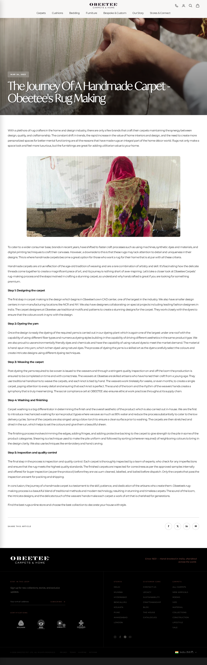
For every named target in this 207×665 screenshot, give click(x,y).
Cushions (57, 13)
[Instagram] (115, 637)
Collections (180, 612)
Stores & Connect (160, 13)
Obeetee (50, 309)
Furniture (91, 13)
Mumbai (118, 592)
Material (178, 607)
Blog (146, 607)
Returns (93, 652)
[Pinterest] (125, 637)
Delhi (117, 587)
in (186, 526)
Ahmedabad (121, 617)
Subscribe (56, 602)
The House (149, 612)
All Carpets (179, 587)
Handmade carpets (20, 266)
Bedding (74, 13)
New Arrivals (180, 592)
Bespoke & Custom (114, 13)
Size (175, 602)
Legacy (147, 592)
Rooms (176, 597)
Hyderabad (120, 597)
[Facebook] (120, 637)
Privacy (63, 652)
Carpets (41, 13)
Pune (117, 612)
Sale (175, 627)
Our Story (138, 13)
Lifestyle (178, 622)
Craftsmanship (152, 602)
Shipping (82, 652)
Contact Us (149, 587)
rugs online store (35, 504)
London (118, 622)
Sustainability (151, 597)
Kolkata (118, 607)
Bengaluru (120, 602)
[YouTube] (130, 637)
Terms (73, 652)
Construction (181, 617)
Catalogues (150, 617)
